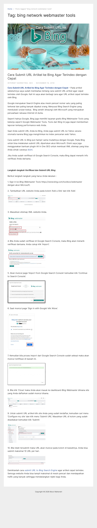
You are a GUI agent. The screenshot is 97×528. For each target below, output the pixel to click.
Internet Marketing (18, 83)
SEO (31, 83)
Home (10, 9)
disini (30, 149)
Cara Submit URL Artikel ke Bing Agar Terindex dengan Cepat (47, 76)
